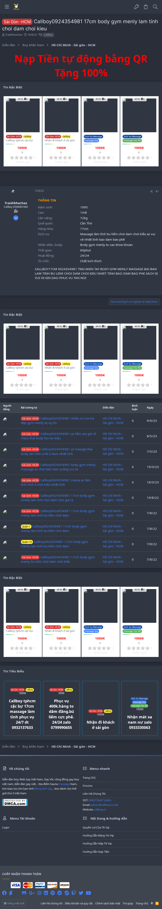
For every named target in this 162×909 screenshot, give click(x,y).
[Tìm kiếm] (155, 7)
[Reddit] (59, 892)
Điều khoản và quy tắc (79, 903)
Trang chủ (89, 778)
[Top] (151, 903)
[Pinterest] (52, 892)
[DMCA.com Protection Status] (15, 805)
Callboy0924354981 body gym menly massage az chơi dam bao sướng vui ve (58, 467)
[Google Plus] (32, 892)
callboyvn (100, 809)
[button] (7, 7)
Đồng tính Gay (43, 788)
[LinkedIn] (46, 892)
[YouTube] (88, 892)
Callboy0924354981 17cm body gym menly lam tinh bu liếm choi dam (54, 528)
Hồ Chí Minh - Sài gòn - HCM (113, 420)
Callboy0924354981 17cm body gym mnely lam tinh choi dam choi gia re (58, 497)
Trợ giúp (128, 903)
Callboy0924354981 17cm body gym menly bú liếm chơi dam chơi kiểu (58, 559)
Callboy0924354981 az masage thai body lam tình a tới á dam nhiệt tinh (57, 451)
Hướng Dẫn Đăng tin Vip (98, 835)
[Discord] (17, 892)
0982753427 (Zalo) (100, 800)
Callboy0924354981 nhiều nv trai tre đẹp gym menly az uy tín (57, 420)
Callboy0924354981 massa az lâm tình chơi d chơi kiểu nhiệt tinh (55, 482)
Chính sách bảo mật (107, 903)
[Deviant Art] (10, 892)
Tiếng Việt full (15, 903)
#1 (157, 191)
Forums (87, 786)
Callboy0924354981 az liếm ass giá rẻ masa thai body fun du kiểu (58, 436)
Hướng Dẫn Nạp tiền (96, 852)
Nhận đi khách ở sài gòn (60, 140)
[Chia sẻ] (151, 191)
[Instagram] (39, 892)
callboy (48, 34)
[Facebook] (4, 892)
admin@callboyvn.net (104, 805)
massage (64, 784)
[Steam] (67, 892)
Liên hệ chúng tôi (94, 794)
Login (5, 827)
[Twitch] (74, 892)
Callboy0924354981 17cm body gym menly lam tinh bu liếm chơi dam (58, 513)
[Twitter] (81, 892)
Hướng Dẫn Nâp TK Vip (97, 843)
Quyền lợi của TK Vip (96, 827)
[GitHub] (24, 892)
